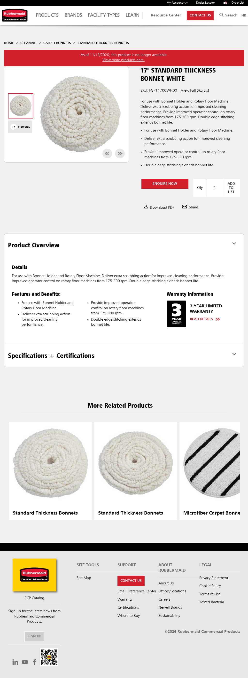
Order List (234, 2)
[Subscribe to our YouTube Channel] (25, 663)
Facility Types (104, 15)
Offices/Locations (172, 591)
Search (231, 15)
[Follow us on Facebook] (34, 663)
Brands (73, 15)
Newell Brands (170, 608)
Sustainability (169, 616)
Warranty (124, 600)
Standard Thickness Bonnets (103, 43)
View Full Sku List (195, 91)
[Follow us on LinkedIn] (15, 663)
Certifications (128, 608)
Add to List (231, 188)
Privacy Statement (213, 578)
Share (193, 207)
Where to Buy (128, 616)
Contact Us (200, 15)
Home (9, 43)
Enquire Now (165, 183)
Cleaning (28, 43)
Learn (133, 15)
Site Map (84, 578)
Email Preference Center (136, 591)
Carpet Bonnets (57, 43)
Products (47, 15)
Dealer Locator (205, 2)
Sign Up (34, 636)
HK (243, 15)
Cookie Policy (210, 586)
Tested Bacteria (211, 602)
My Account (175, 2)
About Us (166, 583)
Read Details (201, 319)
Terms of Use (209, 594)
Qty (200, 188)
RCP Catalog (34, 598)
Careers (164, 600)
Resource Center (166, 15)
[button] (49, 658)
